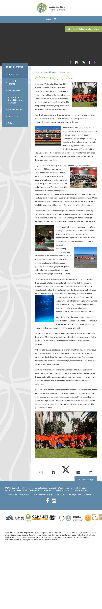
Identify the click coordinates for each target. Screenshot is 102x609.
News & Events (50, 72)
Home (37, 72)
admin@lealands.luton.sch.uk (80, 494)
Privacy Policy (62, 490)
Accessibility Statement (28, 490)
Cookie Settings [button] (81, 490)
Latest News (65, 72)
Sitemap (47, 490)
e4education (63, 488)
